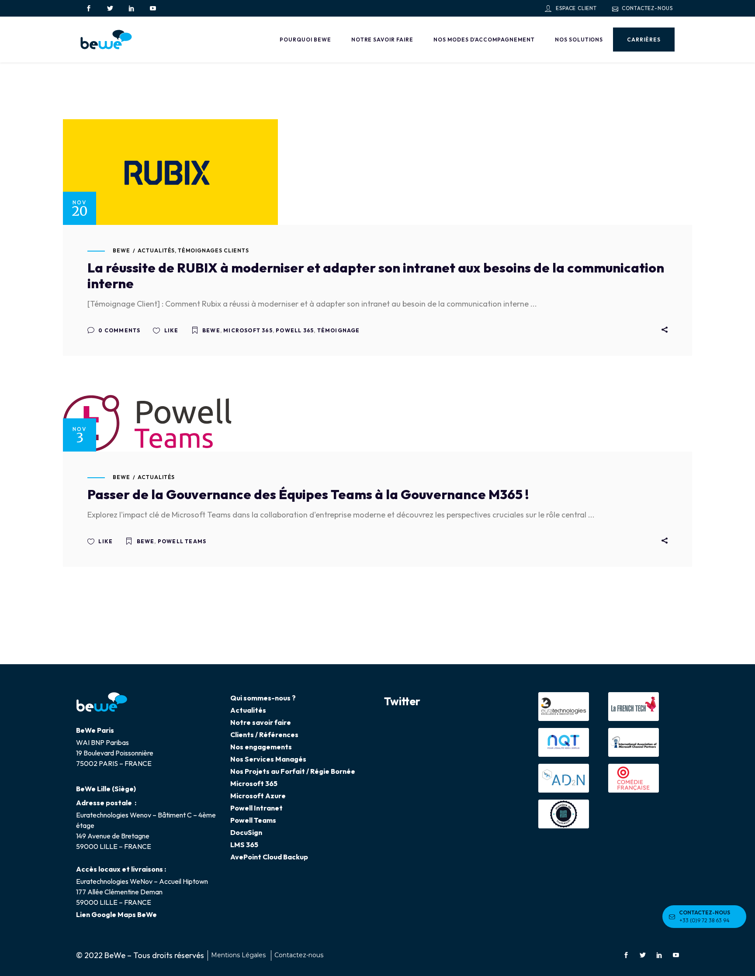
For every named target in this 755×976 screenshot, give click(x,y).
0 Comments (118, 330)
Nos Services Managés (268, 759)
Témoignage (338, 330)
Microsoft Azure (258, 795)
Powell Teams (182, 541)
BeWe (121, 250)
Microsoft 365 (248, 330)
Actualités (156, 250)
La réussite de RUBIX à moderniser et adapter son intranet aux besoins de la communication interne (375, 275)
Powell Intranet (256, 808)
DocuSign (246, 832)
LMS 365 (244, 844)
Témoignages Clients (213, 250)
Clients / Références (264, 734)
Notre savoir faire (260, 722)
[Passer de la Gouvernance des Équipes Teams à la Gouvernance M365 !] (147, 423)
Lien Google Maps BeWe (116, 914)
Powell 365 (295, 330)
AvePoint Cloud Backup (269, 856)
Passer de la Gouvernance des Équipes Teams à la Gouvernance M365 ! (308, 494)
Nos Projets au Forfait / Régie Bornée (292, 771)
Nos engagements (261, 746)
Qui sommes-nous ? (263, 697)
